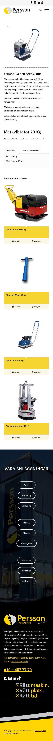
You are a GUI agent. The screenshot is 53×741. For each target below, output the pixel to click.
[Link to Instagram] (35, 3)
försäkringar (9, 102)
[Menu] (45, 10)
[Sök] (39, 10)
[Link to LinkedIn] (39, 3)
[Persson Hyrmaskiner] (22, 10)
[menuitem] (39, 10)
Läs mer (17, 241)
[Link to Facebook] (31, 3)
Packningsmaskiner (40, 139)
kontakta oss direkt (19, 661)
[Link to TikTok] (42, 3)
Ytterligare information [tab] (30, 150)
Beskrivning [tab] (11, 150)
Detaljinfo (37, 241)
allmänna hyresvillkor (28, 98)
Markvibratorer (27, 139)
